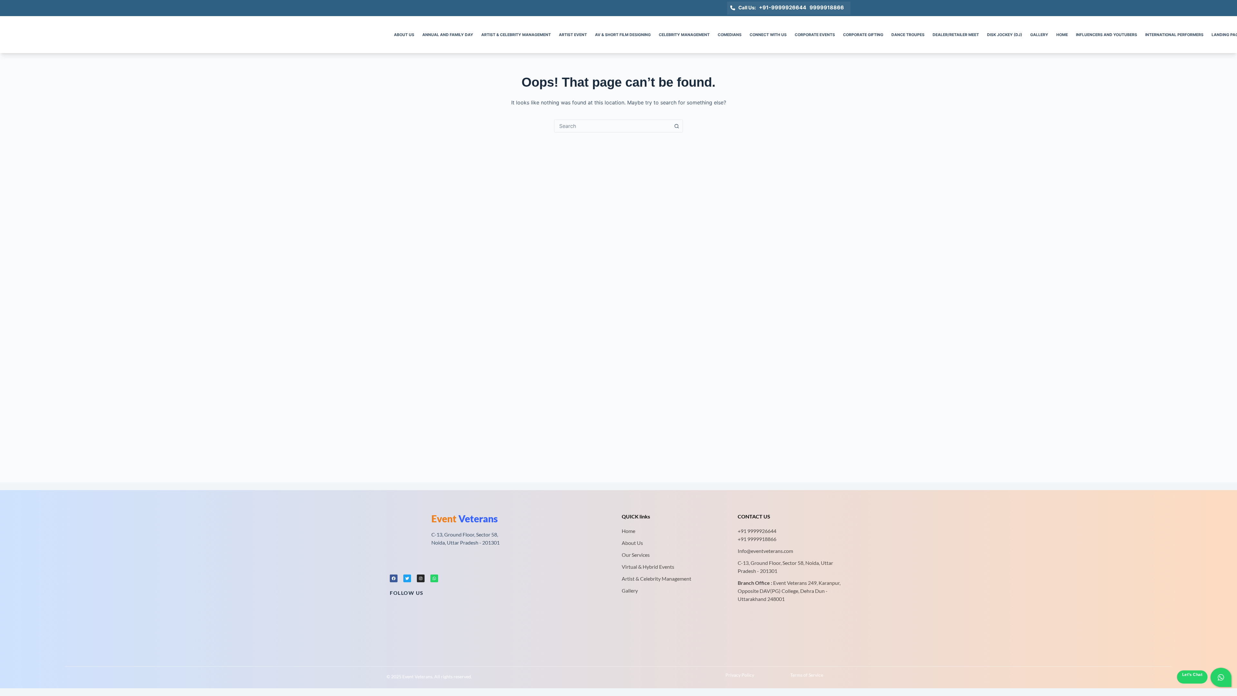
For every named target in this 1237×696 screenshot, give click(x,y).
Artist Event (573, 34)
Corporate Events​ (815, 34)
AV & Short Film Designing (623, 34)
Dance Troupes (908, 34)
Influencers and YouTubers (1106, 34)
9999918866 (827, 7)
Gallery (1039, 34)
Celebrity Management (684, 34)
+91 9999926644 (757, 531)
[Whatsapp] (434, 578)
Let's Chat (1192, 674)
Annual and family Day (447, 34)
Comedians (730, 34)
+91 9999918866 (757, 539)
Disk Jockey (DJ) (1004, 34)
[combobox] (612, 126)
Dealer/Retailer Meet (956, 34)
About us (404, 34)
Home (1062, 34)
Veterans (464, 518)
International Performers (1174, 34)
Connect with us (768, 34)
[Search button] (676, 126)
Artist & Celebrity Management (516, 34)
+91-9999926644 (782, 7)
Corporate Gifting (863, 34)
